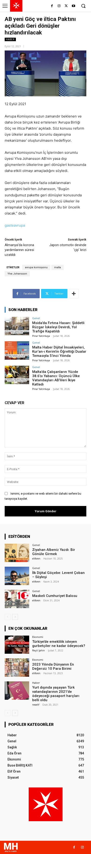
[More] (74, 293)
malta (57, 267)
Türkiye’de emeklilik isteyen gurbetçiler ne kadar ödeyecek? (58, 644)
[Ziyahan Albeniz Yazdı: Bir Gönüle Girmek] (17, 553)
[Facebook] (52, 6)
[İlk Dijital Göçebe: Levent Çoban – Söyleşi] (17, 576)
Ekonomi (37, 637)
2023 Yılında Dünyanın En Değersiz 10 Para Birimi (53, 666)
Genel (36, 318)
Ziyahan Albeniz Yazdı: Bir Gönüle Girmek (53, 552)
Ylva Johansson (17, 273)
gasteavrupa (15, 225)
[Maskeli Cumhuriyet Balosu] (17, 599)
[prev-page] (7, 617)
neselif (35, 704)
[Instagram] (59, 6)
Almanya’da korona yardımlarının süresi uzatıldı (19, 250)
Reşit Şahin (38, 650)
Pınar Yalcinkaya (41, 336)
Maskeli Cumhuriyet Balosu (54, 596)
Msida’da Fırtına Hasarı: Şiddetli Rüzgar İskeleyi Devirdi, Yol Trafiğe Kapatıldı (58, 327)
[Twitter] (66, 6)
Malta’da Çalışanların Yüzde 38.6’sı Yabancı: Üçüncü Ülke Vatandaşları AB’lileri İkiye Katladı (56, 378)
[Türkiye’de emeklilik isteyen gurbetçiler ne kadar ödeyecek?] (17, 645)
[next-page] (15, 617)
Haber (10, 39)
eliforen (36, 558)
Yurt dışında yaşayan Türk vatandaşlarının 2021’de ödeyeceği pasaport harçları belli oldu (55, 693)
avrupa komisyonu (36, 267)
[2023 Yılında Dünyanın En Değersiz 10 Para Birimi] (17, 667)
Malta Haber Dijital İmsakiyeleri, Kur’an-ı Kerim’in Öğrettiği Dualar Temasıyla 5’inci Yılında (59, 351)
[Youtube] (73, 6)
